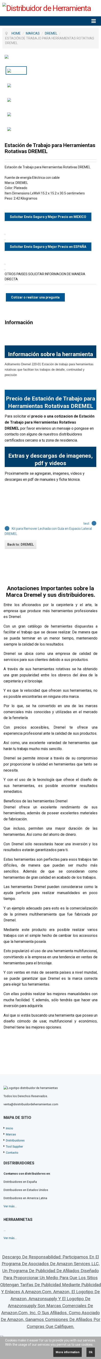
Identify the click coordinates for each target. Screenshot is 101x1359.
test (86, 523)
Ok (91, 1352)
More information (67, 1352)
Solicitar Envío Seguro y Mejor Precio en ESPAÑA (48, 247)
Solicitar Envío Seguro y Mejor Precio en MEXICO (48, 217)
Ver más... (10, 1206)
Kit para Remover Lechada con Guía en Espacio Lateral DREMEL (48, 531)
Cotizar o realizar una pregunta (35, 297)
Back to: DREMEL (20, 544)
